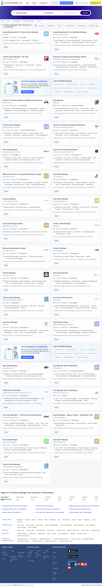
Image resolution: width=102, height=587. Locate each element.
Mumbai (27, 519)
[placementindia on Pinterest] (79, 564)
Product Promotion (72, 84)
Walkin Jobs (29, 555)
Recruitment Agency (22, 539)
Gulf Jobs (72, 533)
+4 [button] (27, 327)
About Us (54, 557)
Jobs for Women (41, 530)
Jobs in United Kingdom (51, 525)
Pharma (82, 84)
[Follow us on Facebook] (69, 564)
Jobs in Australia (32, 527)
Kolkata (34, 519)
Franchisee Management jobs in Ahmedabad (50, 512)
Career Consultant (76, 539)
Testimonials (21, 552)
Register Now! (27, 92)
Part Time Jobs (30, 530)
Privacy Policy (85, 585)
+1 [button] (79, 204)
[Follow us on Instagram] (85, 564)
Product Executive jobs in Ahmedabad (48, 509)
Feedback (6, 555)
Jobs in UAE (20, 525)
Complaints (13, 556)
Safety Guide (54, 573)
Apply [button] (6, 47)
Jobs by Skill (32, 533)
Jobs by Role (41, 533)
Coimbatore (87, 519)
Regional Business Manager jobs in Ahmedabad (84, 506)
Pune (59, 519)
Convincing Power (59, 84)
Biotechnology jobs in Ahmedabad (80, 509)
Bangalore (20, 519)
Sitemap (55, 568)
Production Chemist (79, 88)
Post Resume (67, 3)
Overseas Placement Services (60, 539)
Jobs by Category (22, 533)
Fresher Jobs (50, 530)
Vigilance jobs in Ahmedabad (11, 512)
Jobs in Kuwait (30, 525)
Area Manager (91, 84)
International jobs (46, 557)
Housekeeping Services (65, 541)
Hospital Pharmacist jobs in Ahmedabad (14, 506)
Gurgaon (73, 519)
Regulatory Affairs (69, 92)
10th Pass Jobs (95, 530)
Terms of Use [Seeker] (96, 585)
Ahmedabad (66, 519)
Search (85, 13)
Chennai (40, 519)
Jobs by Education (63, 533)
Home (54, 552)
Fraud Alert (54, 579)
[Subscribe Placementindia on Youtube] (69, 567)
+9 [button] (78, 130)
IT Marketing (57, 92)
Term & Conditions (21, 555)
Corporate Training (37, 541)
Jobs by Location (51, 533)
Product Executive (93, 88)
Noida (80, 519)
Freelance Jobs (61, 530)
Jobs (27, 3)
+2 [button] (35, 130)
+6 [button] (78, 327)
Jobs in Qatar (39, 525)
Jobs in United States (66, 525)
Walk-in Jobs (20, 530)
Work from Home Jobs (73, 530)
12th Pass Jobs (85, 530)
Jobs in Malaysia (90, 525)
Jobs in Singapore (79, 525)
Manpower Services (45, 539)
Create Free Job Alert (23, 535)
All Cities (19, 522)
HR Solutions (33, 539)
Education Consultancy (23, 541)
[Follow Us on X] (72, 564)
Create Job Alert (13, 559)
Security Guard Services (50, 541)
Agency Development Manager (62, 88)
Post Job (95, 3)
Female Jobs (37, 555)
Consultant (43, 3)
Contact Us (55, 563)
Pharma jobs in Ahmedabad (44, 506)
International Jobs (82, 533)
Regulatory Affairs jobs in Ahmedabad (14, 509)
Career (34, 3)
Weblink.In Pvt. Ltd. (18, 585)
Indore (94, 519)
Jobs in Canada (21, 527)
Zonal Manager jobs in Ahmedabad (80, 512)
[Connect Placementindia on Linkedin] (75, 564)
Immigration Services (88, 539)
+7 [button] (78, 179)
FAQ (4, 559)
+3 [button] (19, 303)
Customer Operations (82, 92)
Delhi (46, 519)
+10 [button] (81, 155)
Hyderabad (53, 519)
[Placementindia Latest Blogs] (82, 564)
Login (55, 3)
